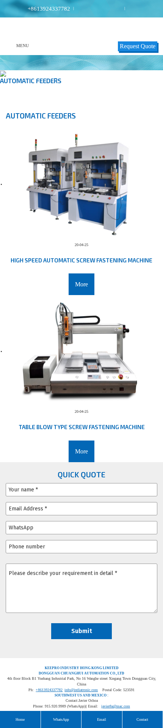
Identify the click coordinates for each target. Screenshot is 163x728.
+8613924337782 (49, 9)
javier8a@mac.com (115, 706)
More (81, 284)
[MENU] (11, 45)
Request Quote (137, 46)
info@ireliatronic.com (81, 690)
